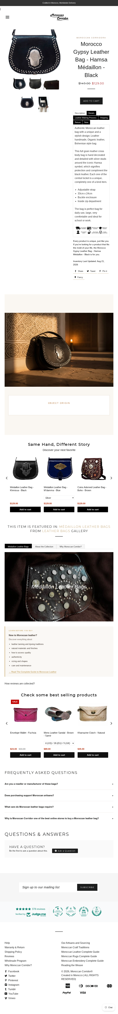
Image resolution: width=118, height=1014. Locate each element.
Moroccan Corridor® (82, 971)
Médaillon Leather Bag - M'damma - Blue (55, 489)
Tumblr (12, 989)
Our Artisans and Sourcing (75, 943)
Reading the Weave (72, 965)
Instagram (13, 985)
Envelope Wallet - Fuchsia (23, 732)
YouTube (13, 993)
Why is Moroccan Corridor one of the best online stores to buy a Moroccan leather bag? (59, 818)
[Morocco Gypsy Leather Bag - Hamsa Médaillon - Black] (19, 83)
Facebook (13, 971)
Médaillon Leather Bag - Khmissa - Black (22, 489)
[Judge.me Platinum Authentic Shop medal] (71, 911)
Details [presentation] (91, 113)
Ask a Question (66, 851)
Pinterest (13, 980)
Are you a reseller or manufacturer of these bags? (59, 783)
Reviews (9, 956)
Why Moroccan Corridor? (71, 547)
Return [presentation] (78, 122)
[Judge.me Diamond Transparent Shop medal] (58, 911)
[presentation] (7, 478)
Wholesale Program (15, 960)
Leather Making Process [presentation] (85, 118)
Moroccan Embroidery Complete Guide (82, 960)
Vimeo (11, 998)
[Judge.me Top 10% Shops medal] (97, 911)
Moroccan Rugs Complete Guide (79, 956)
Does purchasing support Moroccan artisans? (59, 795)
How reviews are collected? (20, 683)
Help (7, 943)
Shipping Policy (13, 952)
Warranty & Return (15, 947)
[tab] (80, 113)
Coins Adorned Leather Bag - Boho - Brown (91, 489)
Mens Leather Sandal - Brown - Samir (59, 734)
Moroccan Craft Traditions (75, 947)
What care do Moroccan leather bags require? (59, 806)
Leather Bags (56, 531)
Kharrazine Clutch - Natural (91, 732)
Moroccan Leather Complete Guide (80, 952)
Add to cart (25, 509)
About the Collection (44, 547)
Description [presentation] (80, 113)
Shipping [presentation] (104, 118)
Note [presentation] (86, 122)
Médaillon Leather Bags (84, 527)
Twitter (12, 976)
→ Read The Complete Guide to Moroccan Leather (32, 672)
